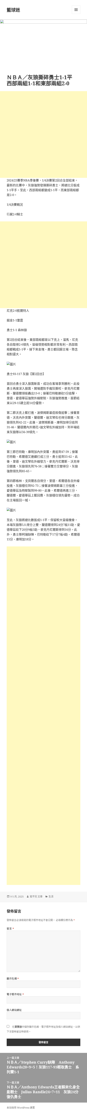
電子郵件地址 (15, 994)
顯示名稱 (13, 978)
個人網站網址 (14, 1010)
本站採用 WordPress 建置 (21, 1107)
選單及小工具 (76, 9)
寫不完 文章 (36, 896)
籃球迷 (13, 10)
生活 (51, 896)
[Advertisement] (43, 134)
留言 (10, 928)
